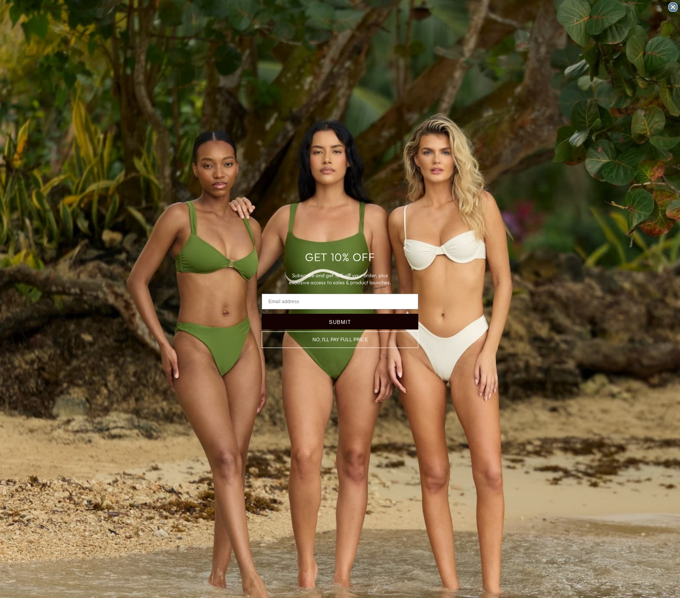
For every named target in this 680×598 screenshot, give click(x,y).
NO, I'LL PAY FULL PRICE (340, 339)
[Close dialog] (673, 7)
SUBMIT (340, 322)
